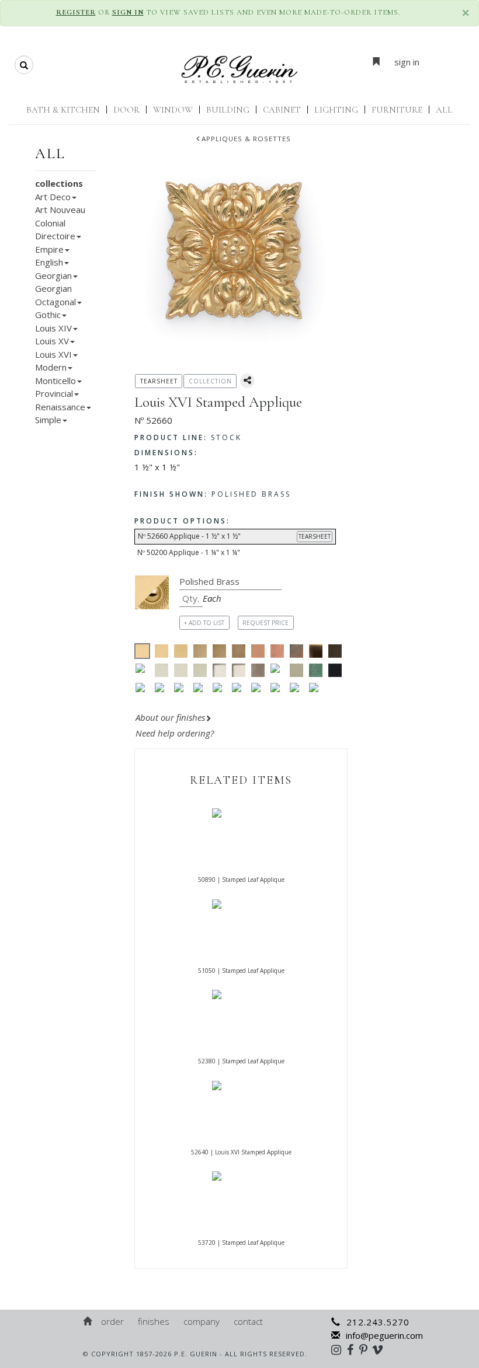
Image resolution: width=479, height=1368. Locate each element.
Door (126, 109)
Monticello (55, 380)
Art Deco (53, 197)
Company (201, 1321)
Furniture (397, 109)
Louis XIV (53, 328)
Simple (48, 419)
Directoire (55, 236)
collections (59, 183)
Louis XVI (53, 354)
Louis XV (52, 341)
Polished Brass (212, 494)
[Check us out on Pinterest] (366, 1349)
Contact (248, 1321)
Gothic (48, 314)
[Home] (88, 1321)
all (50, 153)
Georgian (53, 275)
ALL (444, 109)
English (49, 262)
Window (173, 109)
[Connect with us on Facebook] (353, 1349)
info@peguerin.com (384, 1335)
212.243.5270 (377, 1322)
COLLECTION (210, 381)
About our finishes (170, 717)
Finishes (153, 1321)
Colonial (50, 223)
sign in (406, 62)
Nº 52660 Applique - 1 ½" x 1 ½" (234, 536)
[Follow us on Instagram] (339, 1349)
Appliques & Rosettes (246, 138)
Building (227, 109)
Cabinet (282, 109)
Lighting (336, 109)
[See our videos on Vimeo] (381, 1349)
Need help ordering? (176, 733)
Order (112, 1321)
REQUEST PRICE (265, 623)
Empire (49, 249)
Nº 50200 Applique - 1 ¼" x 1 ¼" (188, 552)
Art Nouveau (60, 209)
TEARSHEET (314, 536)
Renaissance (60, 407)
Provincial (54, 393)
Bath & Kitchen (63, 109)
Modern (51, 367)
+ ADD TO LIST (204, 623)
